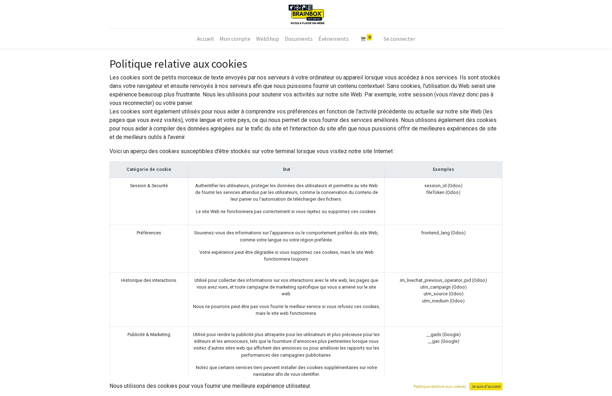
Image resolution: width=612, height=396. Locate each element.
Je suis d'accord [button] (485, 386)
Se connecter (399, 38)
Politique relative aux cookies (440, 386)
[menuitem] (205, 39)
